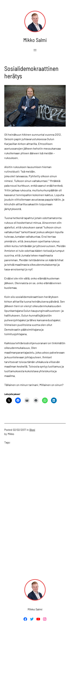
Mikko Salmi (35, 40)
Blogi (32, 429)
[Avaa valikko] (35, 50)
